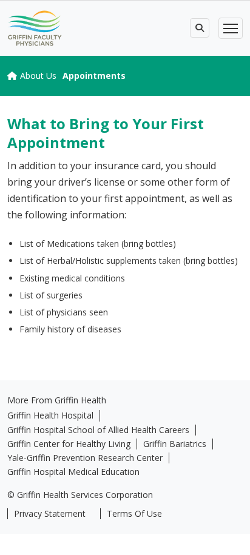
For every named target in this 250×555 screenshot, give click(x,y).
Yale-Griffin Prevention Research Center (85, 457)
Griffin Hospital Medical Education (73, 471)
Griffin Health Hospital (50, 415)
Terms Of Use (134, 513)
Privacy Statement (50, 513)
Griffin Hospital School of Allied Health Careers (98, 430)
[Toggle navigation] (230, 28)
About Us (38, 75)
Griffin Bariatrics (174, 444)
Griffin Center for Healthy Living (68, 444)
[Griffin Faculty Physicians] (34, 28)
